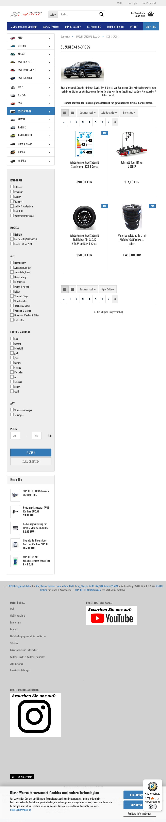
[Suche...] (101, 14)
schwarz (18, 382)
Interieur (18, 187)
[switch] (153, 806)
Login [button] (134, 3)
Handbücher (20, 263)
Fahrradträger (115, 27)
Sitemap (14, 643)
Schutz (17, 197)
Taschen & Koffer (22, 306)
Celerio (51, 586)
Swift (91, 586)
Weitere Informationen (139, 813)
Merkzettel (150, 3)
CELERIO (21, 46)
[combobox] (87, 113)
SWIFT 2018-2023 (26, 70)
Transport (18, 201)
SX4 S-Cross (105, 586)
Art (12, 256)
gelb (16, 353)
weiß (16, 391)
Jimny (77, 586)
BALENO (21, 95)
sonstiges (18, 415)
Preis (13, 429)
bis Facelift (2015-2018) (25, 239)
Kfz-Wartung (94, 27)
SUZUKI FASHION (51, 27)
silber (17, 387)
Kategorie (16, 180)
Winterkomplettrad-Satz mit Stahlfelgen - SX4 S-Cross (84, 164)
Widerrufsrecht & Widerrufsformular (27, 657)
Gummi (17, 363)
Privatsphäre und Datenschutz (24, 650)
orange (17, 367)
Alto (37, 586)
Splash (84, 586)
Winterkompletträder (24, 216)
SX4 (19, 103)
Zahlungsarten (16, 664)
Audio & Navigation (23, 206)
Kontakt (14, 629)
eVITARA (21, 161)
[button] (120, 3)
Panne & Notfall (21, 287)
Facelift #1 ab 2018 (23, 244)
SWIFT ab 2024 (24, 78)
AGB (12, 608)
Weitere (134, 27)
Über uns (151, 27)
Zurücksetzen (30, 461)
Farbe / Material (20, 332)
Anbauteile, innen (22, 272)
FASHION (18, 211)
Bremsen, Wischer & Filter (26, 315)
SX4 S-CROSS (24, 111)
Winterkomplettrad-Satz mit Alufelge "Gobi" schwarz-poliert (132, 239)
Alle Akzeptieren (139, 795)
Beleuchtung (20, 277)
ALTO (19, 38)
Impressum (15, 622)
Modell (14, 228)
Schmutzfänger (21, 296)
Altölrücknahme (17, 615)
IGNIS (20, 87)
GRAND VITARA (24, 144)
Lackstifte (19, 320)
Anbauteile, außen (22, 268)
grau (16, 358)
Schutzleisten (20, 301)
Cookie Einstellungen (20, 670)
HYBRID (18, 234)
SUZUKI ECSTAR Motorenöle (88, 590)
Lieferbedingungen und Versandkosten (28, 636)
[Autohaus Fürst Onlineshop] (26, 14)
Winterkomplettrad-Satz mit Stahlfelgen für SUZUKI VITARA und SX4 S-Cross (84, 239)
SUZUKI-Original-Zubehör (20, 586)
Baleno (43, 586)
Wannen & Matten (22, 311)
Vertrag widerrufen (22, 776)
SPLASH (21, 54)
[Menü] (159, 781)
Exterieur (18, 192)
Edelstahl (18, 348)
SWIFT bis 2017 (24, 62)
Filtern (31, 452)
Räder (17, 291)
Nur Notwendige (140, 805)
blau (16, 339)
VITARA (21, 152)
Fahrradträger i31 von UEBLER (132, 164)
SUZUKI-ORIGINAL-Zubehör (24, 27)
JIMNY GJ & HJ (24, 135)
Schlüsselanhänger (23, 410)
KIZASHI (21, 119)
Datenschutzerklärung (20, 810)
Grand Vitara (62, 586)
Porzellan (18, 372)
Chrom (17, 344)
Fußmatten (19, 282)
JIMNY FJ (21, 127)
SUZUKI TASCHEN (73, 27)
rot (15, 377)
